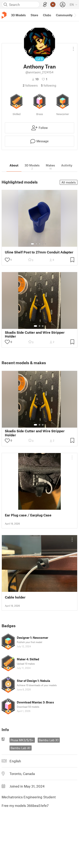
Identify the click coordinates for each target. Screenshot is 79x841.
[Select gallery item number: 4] (43, 244)
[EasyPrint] (45, 4)
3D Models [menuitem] (18, 15)
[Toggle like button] (7, 259)
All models (68, 182)
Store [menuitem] (34, 15)
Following (48, 85)
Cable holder (15, 597)
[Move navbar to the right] (75, 15)
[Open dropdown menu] (73, 47)
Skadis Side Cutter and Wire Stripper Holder (35, 334)
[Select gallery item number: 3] (40, 244)
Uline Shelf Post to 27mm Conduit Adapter (39, 252)
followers (30, 85)
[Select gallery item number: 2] (36, 244)
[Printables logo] (4, 15)
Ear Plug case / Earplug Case (28, 515)
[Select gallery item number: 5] (46, 244)
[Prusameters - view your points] (53, 4)
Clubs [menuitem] (47, 15)
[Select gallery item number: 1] (32, 244)
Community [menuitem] (64, 15)
